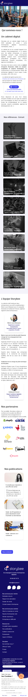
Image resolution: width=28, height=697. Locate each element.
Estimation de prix (7, 596)
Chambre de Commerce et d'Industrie (13, 79)
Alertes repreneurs (7, 616)
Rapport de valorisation (9, 599)
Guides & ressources (8, 631)
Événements (5, 634)
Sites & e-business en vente (10, 611)
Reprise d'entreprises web (9, 614)
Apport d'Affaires (7, 637)
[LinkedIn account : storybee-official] (14, 587)
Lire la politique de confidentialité (8, 690)
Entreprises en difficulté (9, 619)
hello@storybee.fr (14, 582)
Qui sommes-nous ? (8, 644)
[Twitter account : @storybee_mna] (19, 587)
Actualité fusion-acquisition (10, 626)
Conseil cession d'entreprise (10, 604)
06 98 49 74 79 (14, 578)
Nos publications (7, 629)
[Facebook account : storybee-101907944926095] (9, 587)
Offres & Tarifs (6, 646)
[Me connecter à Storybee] (26, 3)
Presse (4, 649)
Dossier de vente (7, 601)
